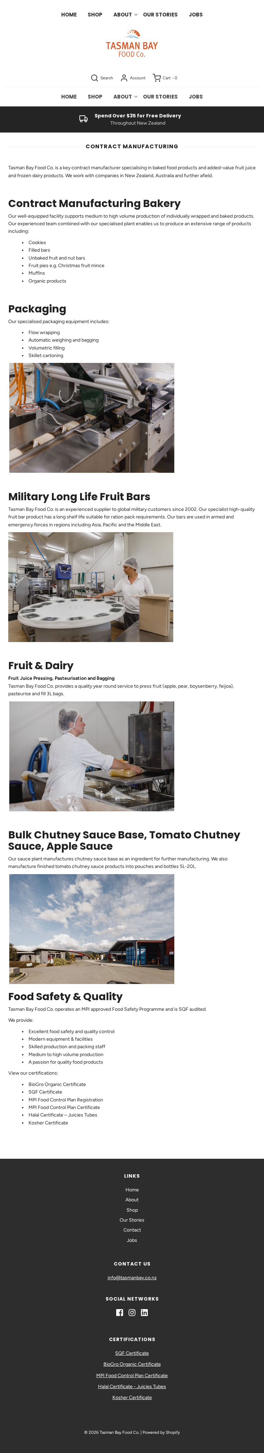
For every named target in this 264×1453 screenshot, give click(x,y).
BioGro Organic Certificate (57, 1084)
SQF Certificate (45, 1092)
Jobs (196, 14)
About (132, 1200)
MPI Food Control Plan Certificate (64, 1107)
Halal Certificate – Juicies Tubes (63, 1115)
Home (69, 14)
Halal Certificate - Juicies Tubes (132, 1386)
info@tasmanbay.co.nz (132, 1278)
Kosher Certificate (49, 1123)
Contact (132, 1230)
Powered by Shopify (161, 1432)
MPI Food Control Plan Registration (66, 1100)
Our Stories (160, 14)
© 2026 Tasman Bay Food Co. (112, 1432)
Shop (95, 14)
